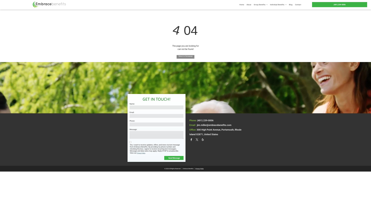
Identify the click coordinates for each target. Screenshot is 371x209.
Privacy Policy (141, 153)
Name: (132, 104)
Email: (132, 112)
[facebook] (191, 140)
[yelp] (203, 140)
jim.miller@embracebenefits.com (214, 125)
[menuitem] (241, 4)
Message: (133, 129)
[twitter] (197, 140)
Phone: (132, 121)
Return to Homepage (186, 56)
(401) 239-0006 (205, 120)
